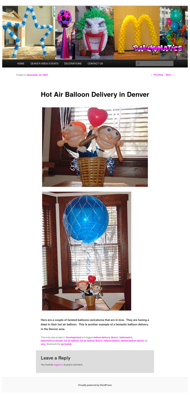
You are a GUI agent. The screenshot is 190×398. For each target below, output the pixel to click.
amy (43, 344)
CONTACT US (95, 63)
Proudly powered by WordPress (95, 385)
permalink (66, 344)
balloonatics (125, 337)
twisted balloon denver (133, 340)
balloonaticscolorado (52, 340)
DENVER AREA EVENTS (44, 63)
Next (170, 74)
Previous (157, 74)
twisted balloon (112, 340)
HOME (20, 63)
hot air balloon (71, 340)
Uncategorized (73, 337)
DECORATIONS (73, 63)
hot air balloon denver (91, 340)
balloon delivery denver (106, 337)
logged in (58, 364)
